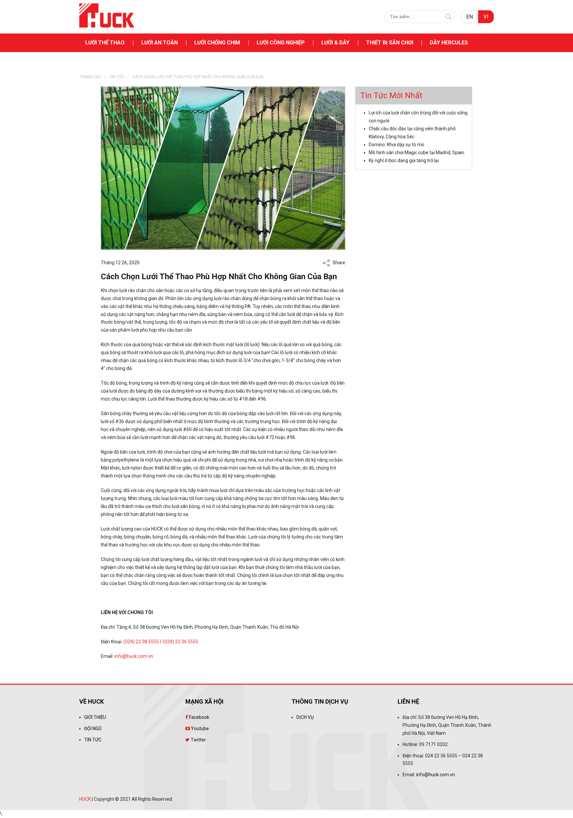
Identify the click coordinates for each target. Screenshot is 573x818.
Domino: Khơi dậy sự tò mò (396, 144)
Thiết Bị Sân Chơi (389, 42)
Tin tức (116, 77)
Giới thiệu (95, 717)
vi (485, 17)
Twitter (198, 739)
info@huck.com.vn (133, 656)
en (469, 17)
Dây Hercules (449, 42)
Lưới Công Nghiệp (281, 42)
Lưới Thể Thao (105, 42)
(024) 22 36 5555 (180, 641)
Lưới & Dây (335, 42)
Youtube (199, 728)
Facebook (198, 717)
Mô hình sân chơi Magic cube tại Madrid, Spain (416, 152)
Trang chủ (90, 77)
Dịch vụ (305, 717)
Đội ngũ (92, 728)
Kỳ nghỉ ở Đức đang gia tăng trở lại (404, 160)
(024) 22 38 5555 (141, 641)
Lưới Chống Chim (217, 42)
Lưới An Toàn (159, 42)
